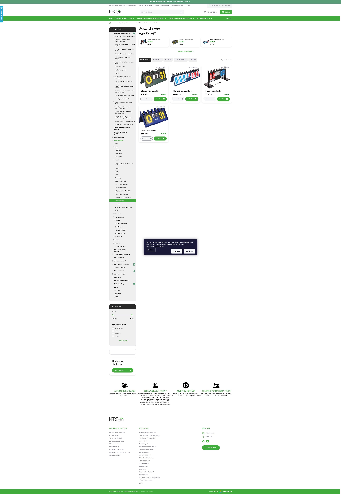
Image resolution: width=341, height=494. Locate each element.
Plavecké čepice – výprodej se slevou (123, 58)
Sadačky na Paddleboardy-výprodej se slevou (125, 45)
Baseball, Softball (119, 217)
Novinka (118, 333)
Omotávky (118, 178)
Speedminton (118, 236)
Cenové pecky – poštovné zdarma (124, 124)
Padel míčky (118, 153)
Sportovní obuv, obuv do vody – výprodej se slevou (123, 77)
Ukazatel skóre (120, 200)
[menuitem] (121, 18)
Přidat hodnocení (118, 370)
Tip (116, 336)
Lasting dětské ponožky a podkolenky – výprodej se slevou (124, 117)
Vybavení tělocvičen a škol (121, 280)
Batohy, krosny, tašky (120, 70)
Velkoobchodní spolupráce (116, 449)
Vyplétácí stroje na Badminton (123, 207)
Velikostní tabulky (114, 446)
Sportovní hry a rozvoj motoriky (120, 250)
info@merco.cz (210, 433)
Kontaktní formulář (211, 447)
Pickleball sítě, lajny (120, 230)
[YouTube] (208, 441)
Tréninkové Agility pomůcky (122, 254)
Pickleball (117, 220)
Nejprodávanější (180, 59)
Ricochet (117, 243)
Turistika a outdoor (119, 267)
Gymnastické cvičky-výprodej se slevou (124, 82)
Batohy (117, 73)
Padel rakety (118, 150)
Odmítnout (177, 251)
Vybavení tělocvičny (120, 246)
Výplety (117, 174)
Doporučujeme (145, 59)
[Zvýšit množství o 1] (151, 99)
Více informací (159, 246)
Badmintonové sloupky (122, 194)
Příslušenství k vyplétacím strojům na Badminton (124, 164)
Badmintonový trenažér (122, 184)
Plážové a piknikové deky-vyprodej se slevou (124, 50)
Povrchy (118, 204)
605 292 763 (209, 436)
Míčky (116, 171)
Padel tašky (118, 156)
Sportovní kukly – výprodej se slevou (125, 121)
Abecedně (193, 59)
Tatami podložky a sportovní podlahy (122, 128)
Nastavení (151, 250)
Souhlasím (189, 251)
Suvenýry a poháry (119, 274)
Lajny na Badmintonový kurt (123, 197)
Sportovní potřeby (119, 257)
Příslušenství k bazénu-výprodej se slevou (124, 62)
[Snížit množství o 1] (142, 99)
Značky (116, 287)
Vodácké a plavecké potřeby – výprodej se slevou (123, 40)
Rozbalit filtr (123, 340)
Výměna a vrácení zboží (145, 5)
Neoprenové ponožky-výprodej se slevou (124, 86)
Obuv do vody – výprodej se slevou (124, 95)
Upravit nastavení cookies (146, 491)
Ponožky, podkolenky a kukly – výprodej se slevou (123, 107)
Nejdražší (168, 59)
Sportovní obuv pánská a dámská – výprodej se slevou (125, 91)
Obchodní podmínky (114, 455)
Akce (117, 331)
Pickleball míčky (119, 227)
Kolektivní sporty (119, 137)
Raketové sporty (118, 140)
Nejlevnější (157, 59)
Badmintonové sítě (121, 187)
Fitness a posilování (120, 261)
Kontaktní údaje (132, 5)
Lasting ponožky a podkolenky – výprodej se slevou (124, 112)
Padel (116, 147)
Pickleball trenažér (120, 233)
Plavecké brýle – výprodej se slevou (124, 54)
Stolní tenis (118, 214)
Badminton (118, 160)
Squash (117, 240)
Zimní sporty (117, 277)
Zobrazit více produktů (185, 51)
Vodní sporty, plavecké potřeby (120, 133)
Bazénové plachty (120, 66)
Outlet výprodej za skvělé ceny (122, 33)
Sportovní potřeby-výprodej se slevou (125, 36)
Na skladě (118, 328)
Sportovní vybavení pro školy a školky (119, 452)
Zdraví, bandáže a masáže (121, 264)
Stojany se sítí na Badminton (123, 191)
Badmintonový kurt (120, 181)
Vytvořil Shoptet (213, 491)
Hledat (181, 12)
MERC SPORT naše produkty (117, 5)
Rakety (117, 168)
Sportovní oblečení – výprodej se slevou (123, 102)
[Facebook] (203, 441)
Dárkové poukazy (119, 284)
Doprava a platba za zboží (162, 5)
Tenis (116, 143)
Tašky (116, 210)
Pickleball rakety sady (121, 223)
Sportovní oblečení (119, 270)
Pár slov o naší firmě (177, 5)
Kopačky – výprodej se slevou (123, 99)
